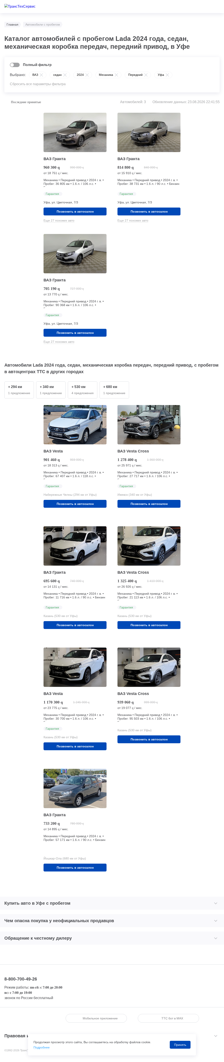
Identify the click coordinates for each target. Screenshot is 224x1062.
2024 (80, 74)
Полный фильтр (37, 65)
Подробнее (41, 1047)
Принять (180, 1044)
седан (57, 74)
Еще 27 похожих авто (59, 220)
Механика (106, 74)
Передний (135, 74)
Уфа (161, 74)
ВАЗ (35, 74)
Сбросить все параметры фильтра (38, 84)
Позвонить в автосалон (75, 211)
